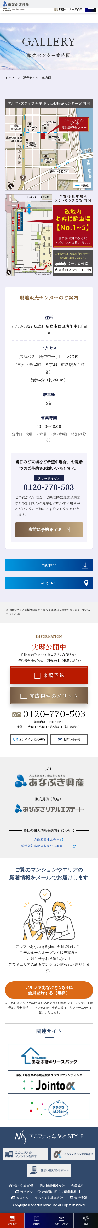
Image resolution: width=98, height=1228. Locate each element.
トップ (9, 77)
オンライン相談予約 (32, 739)
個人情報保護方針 (52, 1185)
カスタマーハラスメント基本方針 (39, 1197)
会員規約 (77, 1185)
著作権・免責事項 (20, 1185)
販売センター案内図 (70, 9)
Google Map (49, 583)
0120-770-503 (49, 486)
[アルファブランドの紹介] (73, 1154)
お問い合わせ (72, 739)
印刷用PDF (49, 565)
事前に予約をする (45, 529)
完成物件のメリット (54, 695)
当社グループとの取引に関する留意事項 (48, 1191)
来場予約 (54, 675)
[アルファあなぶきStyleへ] (15, 5)
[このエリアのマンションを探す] (25, 1154)
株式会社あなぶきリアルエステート (46, 846)
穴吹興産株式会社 (46, 839)
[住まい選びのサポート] (49, 1170)
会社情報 (80, 1197)
